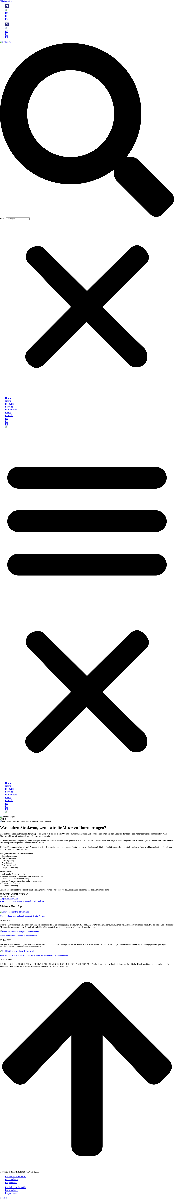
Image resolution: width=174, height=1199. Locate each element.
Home (8, 397)
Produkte (9, 403)
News (8, 400)
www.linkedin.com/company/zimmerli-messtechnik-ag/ (22, 901)
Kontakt (9, 415)
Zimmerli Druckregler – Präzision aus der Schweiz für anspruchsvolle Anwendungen (34, 955)
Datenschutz (11, 1179)
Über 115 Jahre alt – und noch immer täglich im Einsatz (22, 916)
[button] (87, 130)
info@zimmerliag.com (9, 899)
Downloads (11, 409)
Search (2, 219)
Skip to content (6, 1)
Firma (8, 412)
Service (9, 406)
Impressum (11, 1182)
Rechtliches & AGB (15, 1176)
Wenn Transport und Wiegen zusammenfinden (18, 936)
